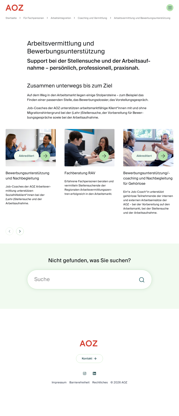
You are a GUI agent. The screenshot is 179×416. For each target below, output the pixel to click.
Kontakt (87, 358)
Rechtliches (100, 382)
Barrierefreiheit (79, 382)
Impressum (59, 382)
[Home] (15, 8)
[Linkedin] (94, 373)
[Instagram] (84, 373)
